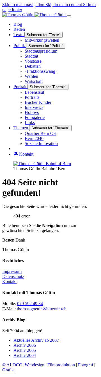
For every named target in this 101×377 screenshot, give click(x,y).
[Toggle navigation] (69, 16)
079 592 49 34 (30, 303)
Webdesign (34, 364)
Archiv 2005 (24, 350)
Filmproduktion (61, 364)
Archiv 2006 (24, 345)
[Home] (34, 14)
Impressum (12, 271)
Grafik (8, 369)
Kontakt (9, 281)
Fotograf (85, 364)
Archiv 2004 (24, 355)
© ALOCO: (13, 364)
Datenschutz (13, 276)
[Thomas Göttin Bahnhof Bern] (42, 163)
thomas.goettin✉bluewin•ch (41, 308)
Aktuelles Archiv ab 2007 (36, 340)
